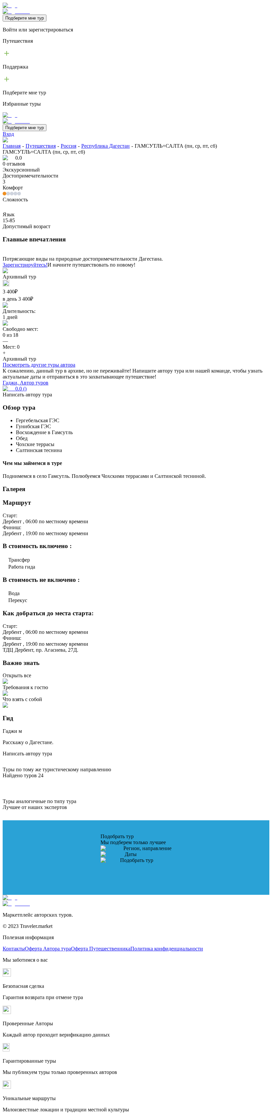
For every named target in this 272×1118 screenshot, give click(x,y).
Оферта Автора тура (48, 948)
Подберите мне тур (24, 18)
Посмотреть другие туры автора (39, 365)
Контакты (14, 948)
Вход (8, 134)
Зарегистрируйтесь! (25, 265)
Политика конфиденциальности (166, 948)
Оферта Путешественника (100, 948)
